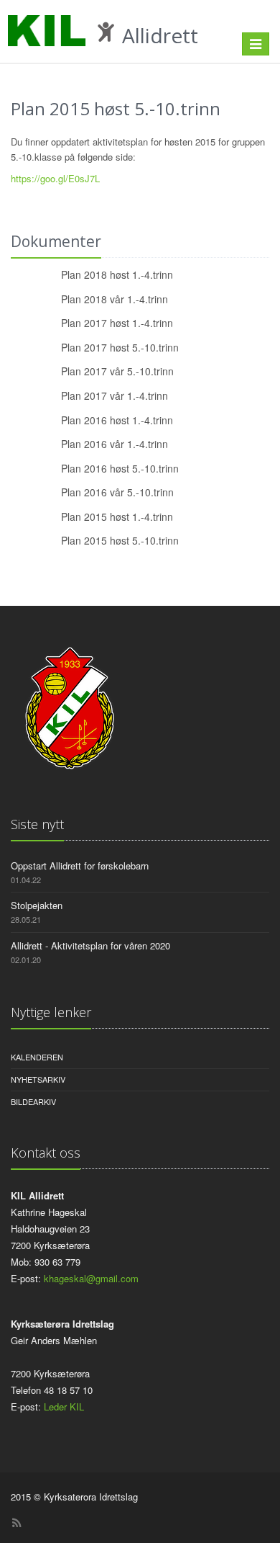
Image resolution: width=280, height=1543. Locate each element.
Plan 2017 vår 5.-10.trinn (117, 371)
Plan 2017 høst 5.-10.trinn (120, 347)
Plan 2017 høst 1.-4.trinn (117, 323)
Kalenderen (37, 1057)
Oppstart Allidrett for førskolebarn (80, 865)
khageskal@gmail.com (91, 1278)
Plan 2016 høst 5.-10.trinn (120, 468)
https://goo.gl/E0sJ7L (55, 178)
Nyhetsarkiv (38, 1079)
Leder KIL (64, 1406)
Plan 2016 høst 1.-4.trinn (117, 420)
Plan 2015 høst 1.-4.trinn (117, 516)
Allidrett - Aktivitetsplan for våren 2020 (90, 945)
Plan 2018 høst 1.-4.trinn (117, 274)
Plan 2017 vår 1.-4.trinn (114, 395)
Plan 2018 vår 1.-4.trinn (114, 299)
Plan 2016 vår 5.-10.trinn (117, 492)
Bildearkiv (33, 1101)
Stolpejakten (36, 905)
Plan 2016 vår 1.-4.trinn (114, 444)
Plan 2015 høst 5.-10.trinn (120, 540)
